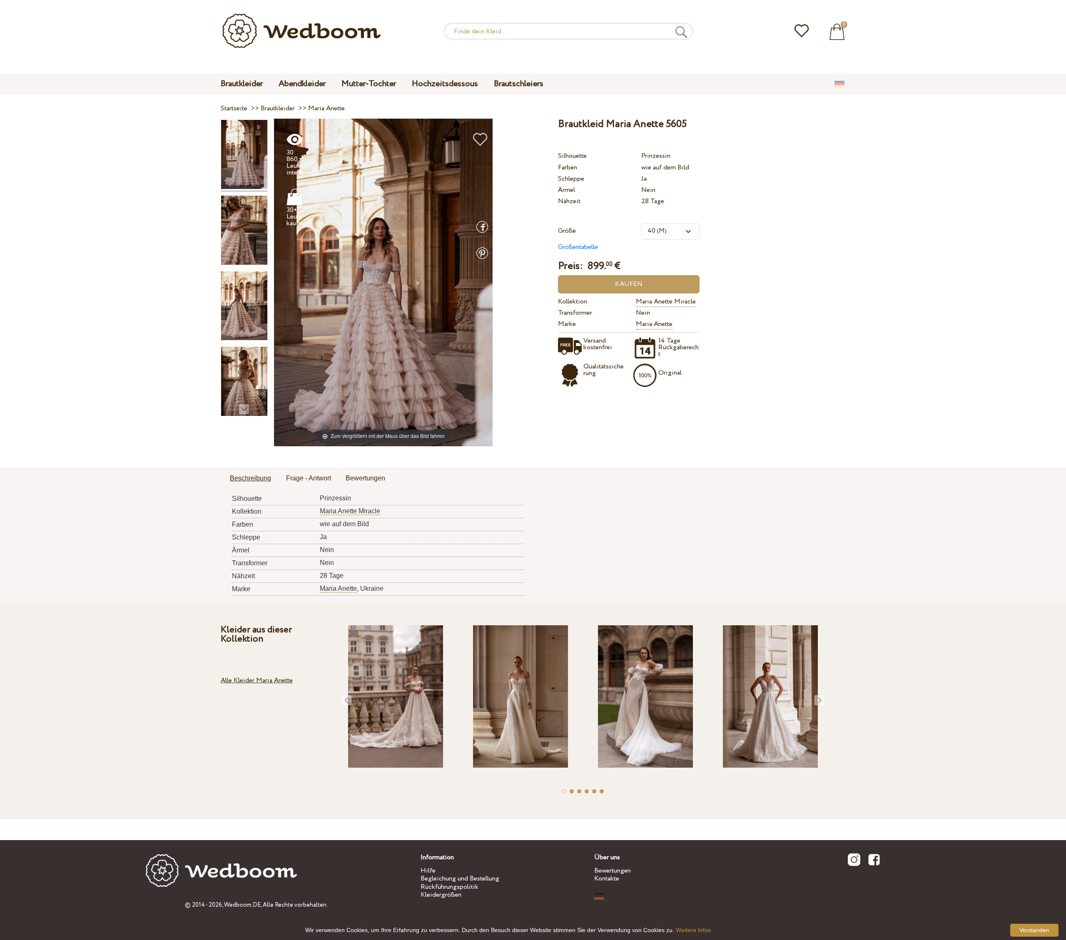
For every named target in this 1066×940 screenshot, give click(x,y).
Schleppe (571, 179)
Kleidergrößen (441, 895)
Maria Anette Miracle (666, 301)
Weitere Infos (693, 930)
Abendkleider (302, 84)
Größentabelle (578, 247)
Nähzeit (569, 201)
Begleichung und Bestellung (460, 878)
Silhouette (572, 156)
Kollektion (572, 302)
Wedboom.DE (242, 905)
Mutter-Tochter (368, 84)
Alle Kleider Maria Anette (257, 680)
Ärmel (566, 190)
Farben (567, 168)
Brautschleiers (518, 84)
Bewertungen (612, 870)
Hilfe (428, 870)
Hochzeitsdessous (445, 84)
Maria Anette (654, 324)
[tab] (250, 479)
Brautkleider (242, 84)
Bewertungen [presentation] (365, 478)
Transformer (575, 313)
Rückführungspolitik (449, 887)
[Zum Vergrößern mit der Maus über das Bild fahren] (383, 282)
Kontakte (606, 878)
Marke (567, 324)
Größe (567, 231)
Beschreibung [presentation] (250, 478)
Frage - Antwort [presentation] (308, 478)
